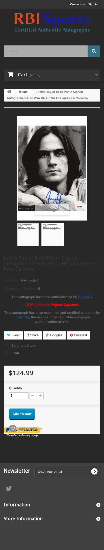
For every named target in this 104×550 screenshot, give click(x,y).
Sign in (93, 4)
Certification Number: (20, 289)
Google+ (56, 335)
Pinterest (80, 335)
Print (15, 353)
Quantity (15, 388)
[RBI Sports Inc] (52, 23)
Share (34, 335)
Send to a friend (23, 345)
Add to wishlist (30, 429)
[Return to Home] (9, 92)
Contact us (77, 4)
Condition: (12, 280)
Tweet (15, 335)
